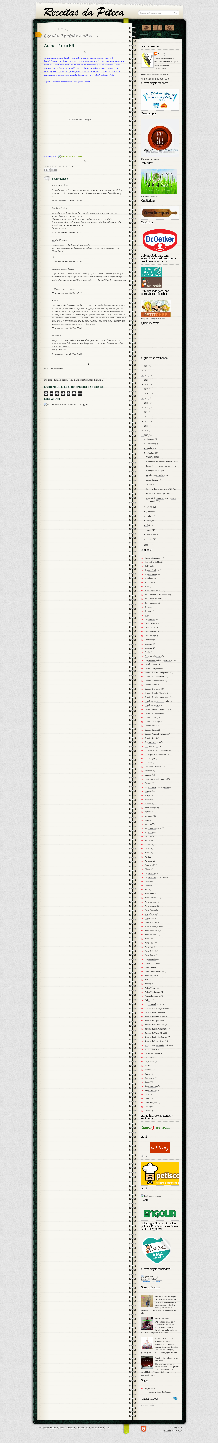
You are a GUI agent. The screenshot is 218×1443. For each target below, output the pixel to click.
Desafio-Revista (151, 738)
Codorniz (148, 647)
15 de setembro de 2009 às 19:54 (67, 200)
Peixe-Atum (149, 893)
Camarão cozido (152, 456)
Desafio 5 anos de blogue (165, 1296)
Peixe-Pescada (150, 934)
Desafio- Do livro (152, 705)
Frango (147, 795)
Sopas (147, 1082)
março (149, 529)
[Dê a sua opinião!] (49, 170)
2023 (146, 370)
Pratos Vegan (150, 987)
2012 (146, 421)
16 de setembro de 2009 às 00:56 (67, 293)
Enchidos (148, 770)
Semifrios (148, 1069)
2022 (146, 375)
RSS (169, 27)
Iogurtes (148, 811)
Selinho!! (150, 484)
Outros (96, 36)
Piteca (55, 335)
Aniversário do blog (153, 561)
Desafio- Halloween (153, 713)
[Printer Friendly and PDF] (69, 156)
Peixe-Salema (150, 955)
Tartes (147, 1094)
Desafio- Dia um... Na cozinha (157, 701)
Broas (147, 615)
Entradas (148, 774)
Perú (146, 979)
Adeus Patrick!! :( (153, 479)
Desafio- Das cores (152, 688)
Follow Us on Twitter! (146, 27)
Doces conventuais (152, 742)
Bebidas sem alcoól (152, 574)
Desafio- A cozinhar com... (155, 676)
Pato (146, 889)
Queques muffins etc (153, 1004)
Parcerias (148, 864)
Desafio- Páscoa (151, 729)
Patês (147, 885)
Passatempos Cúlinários (154, 877)
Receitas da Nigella (152, 1020)
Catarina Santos (59, 268)
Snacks (147, 1073)
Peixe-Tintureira (151, 967)
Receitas (146, 1281)
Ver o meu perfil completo (155, 79)
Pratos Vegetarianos (153, 991)
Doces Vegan (150, 758)
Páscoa (147, 869)
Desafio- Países (151, 725)
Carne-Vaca (149, 635)
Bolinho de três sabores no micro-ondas (162, 461)
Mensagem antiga (93, 379)
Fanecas (148, 783)
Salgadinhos (149, 1061)
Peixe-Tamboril (151, 963)
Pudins (147, 1000)
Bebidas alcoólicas (152, 570)
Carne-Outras (150, 627)
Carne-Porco (150, 631)
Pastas (147, 881)
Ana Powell (57, 208)
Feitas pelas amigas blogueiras (157, 787)
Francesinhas (150, 791)
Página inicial (77, 379)
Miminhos (149, 832)
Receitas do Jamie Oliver (155, 1041)
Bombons (148, 606)
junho (149, 516)
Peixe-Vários (150, 975)
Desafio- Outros (151, 721)
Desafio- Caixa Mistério (154, 680)
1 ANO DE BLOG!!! (164, 1338)
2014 (146, 412)
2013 (146, 416)
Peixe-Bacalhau (151, 897)
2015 (146, 407)
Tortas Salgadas (151, 1102)
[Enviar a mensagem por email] (45, 170)
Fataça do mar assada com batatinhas (161, 466)
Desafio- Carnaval (152, 684)
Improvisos (149, 807)
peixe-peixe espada (152, 926)
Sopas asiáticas (151, 1086)
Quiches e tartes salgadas (155, 1008)
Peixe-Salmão (150, 959)
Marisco (148, 819)
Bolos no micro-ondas (153, 598)
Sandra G (56, 239)
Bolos (147, 586)
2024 (146, 366)
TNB (107, 1427)
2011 (146, 425)
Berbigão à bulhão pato (155, 470)
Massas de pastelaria (153, 828)
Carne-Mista (150, 623)
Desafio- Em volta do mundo (156, 709)
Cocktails (148, 643)
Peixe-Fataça (150, 910)
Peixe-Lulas (149, 918)
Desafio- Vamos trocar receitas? (157, 733)
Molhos (148, 836)
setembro (150, 452)
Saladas (148, 1057)
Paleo (147, 852)
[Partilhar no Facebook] (55, 170)
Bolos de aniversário (153, 590)
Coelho (147, 652)
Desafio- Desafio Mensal (155, 692)
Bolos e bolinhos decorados (156, 594)
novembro (151, 443)
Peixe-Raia (149, 946)
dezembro (151, 439)
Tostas (147, 1106)
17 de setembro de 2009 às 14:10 (67, 353)
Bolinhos (148, 582)
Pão (146, 856)
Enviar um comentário (54, 368)
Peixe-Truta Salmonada (154, 971)
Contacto (159, 34)
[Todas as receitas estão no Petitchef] (160, 1152)
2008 (146, 544)
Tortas (147, 1098)
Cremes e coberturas (153, 656)
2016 (146, 402)
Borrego (148, 611)
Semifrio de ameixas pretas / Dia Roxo (161, 489)
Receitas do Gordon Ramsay (156, 1036)
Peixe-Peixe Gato (152, 930)
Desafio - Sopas (151, 664)
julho (149, 511)
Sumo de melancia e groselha (158, 493)
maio (149, 520)
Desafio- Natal (150, 717)
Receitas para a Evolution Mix (157, 1045)
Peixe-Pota (149, 942)
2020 (146, 384)
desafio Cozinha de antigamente (157, 672)
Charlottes (149, 639)
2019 (146, 389)
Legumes (148, 815)
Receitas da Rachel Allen (155, 1024)
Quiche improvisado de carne (158, 475)
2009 (146, 435)
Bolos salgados (151, 602)
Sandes (147, 1065)
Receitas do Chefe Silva (154, 1032)
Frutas (147, 799)
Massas (148, 824)
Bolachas (148, 578)
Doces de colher (151, 746)
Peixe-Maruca (150, 922)
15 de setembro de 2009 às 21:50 (67, 232)
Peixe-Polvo (149, 938)
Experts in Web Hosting (172, 1430)
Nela (54, 300)
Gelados (148, 803)
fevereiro (150, 534)
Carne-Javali (150, 619)
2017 (146, 398)
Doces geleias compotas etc (156, 754)
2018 (146, 393)
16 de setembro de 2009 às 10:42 (67, 328)
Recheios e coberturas (153, 1053)
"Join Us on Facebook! (157, 27)
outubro (150, 448)
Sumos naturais (151, 1090)
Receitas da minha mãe (154, 1016)
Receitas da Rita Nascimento (156, 1028)
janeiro (150, 539)
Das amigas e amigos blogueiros (158, 660)
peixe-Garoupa (151, 914)
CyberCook (155, 1281)
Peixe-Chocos (150, 905)
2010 (146, 430)
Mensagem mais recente (57, 379)
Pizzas (147, 983)
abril (149, 525)
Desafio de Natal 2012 (164, 1318)
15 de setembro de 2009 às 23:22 (67, 261)
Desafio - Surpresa (152, 668)
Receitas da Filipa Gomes (155, 1012)
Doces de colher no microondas (157, 750)
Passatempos (150, 873)
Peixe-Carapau (150, 901)
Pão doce (148, 860)
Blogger (167, 1391)
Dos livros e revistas (153, 766)
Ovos (147, 848)
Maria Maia (57, 185)
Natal (147, 840)
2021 (146, 379)
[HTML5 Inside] (144, 1428)
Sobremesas (149, 1077)
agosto (149, 506)
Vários (147, 1110)
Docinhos (148, 762)
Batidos (148, 566)
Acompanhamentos (152, 557)
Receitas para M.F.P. (153, 1049)
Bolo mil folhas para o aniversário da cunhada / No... (161, 499)
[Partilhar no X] (52, 170)
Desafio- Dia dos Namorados (156, 697)
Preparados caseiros (153, 996)
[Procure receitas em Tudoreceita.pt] (151, 1195)
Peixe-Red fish (151, 950)
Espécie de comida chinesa (155, 778)
